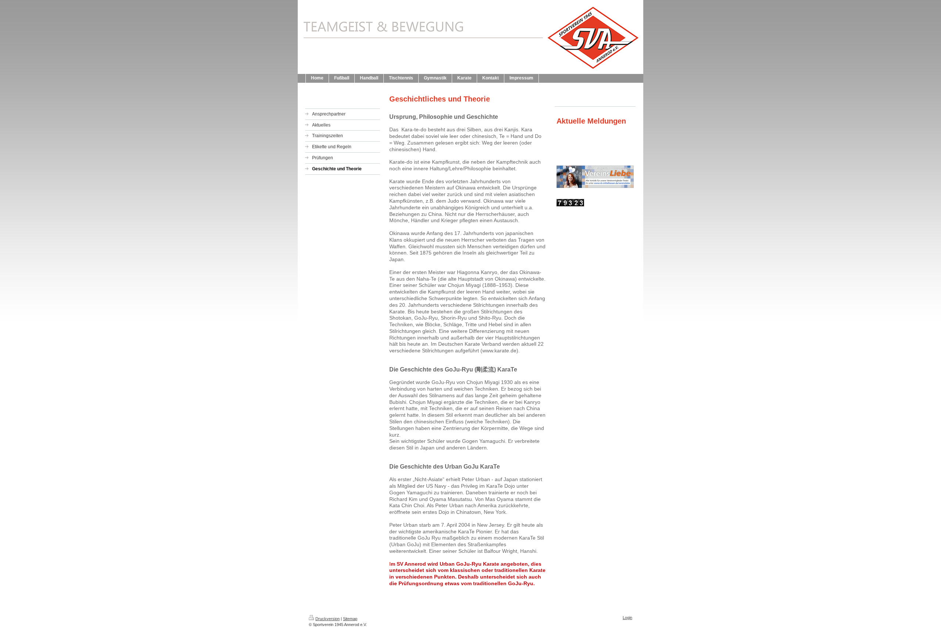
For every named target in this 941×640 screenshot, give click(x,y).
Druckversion (327, 618)
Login (627, 617)
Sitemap (350, 618)
